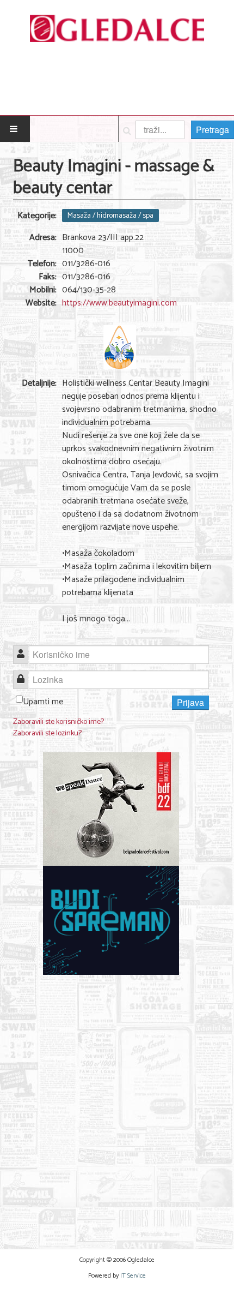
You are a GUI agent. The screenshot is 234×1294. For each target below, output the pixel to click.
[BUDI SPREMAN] (111, 920)
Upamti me (43, 701)
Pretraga (212, 129)
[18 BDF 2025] (111, 808)
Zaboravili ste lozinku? (47, 733)
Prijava (190, 702)
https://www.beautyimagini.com (119, 303)
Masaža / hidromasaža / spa (110, 215)
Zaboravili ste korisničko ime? (58, 722)
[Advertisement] (117, 1105)
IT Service (133, 1276)
